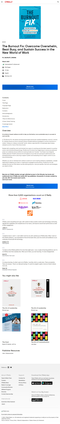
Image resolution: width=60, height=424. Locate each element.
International (5, 399)
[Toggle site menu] (2, 2)
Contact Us (22, 378)
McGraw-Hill (8, 76)
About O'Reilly (6, 375)
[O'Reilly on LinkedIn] (8, 367)
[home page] (9, 2)
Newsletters (22, 380)
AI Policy (21, 385)
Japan (3, 404)
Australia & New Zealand (8, 402)
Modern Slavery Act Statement (36, 420)
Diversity (3, 392)
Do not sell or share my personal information (11, 414)
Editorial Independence (23, 420)
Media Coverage (6, 385)
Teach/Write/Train (6, 378)
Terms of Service (5, 420)
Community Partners (7, 387)
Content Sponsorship (7, 394)
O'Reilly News (5, 382)
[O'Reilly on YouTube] (11, 367)
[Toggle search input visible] (58, 2)
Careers (3, 380)
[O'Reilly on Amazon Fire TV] (37, 401)
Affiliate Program (6, 389)
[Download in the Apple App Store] (36, 384)
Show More (5, 126)
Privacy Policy (22, 382)
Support (21, 375)
